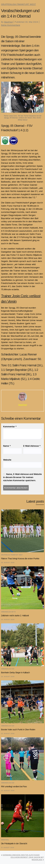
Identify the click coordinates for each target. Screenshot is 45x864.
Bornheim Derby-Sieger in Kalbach (15, 672)
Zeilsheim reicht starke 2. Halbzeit (15, 615)
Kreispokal (5, 840)
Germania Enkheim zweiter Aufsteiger (21, 855)
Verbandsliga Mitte (8, 612)
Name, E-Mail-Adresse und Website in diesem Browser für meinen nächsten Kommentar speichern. (22, 477)
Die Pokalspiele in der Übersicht (14, 843)
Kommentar (10, 426)
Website (7, 460)
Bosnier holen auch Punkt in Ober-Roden (18, 729)
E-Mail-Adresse (31, 446)
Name (7, 446)
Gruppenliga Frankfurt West (18, 4)
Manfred (8, 22)
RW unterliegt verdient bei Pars (14, 786)
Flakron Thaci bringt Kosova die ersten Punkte (20, 558)
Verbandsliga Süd (7, 669)
